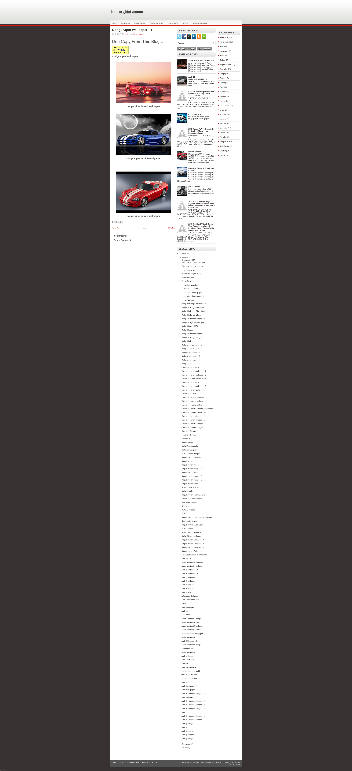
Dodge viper (186, 364)
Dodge (127, 34)
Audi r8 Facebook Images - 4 (193, 701)
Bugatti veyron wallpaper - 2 (193, 544)
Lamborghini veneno (127, 11)
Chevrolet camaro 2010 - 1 (192, 382)
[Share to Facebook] (121, 222)
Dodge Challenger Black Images (194, 311)
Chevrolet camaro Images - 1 (193, 420)
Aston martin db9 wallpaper (192, 626)
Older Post (171, 228)
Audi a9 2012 (187, 559)
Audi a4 (185, 682)
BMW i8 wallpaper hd (190, 446)
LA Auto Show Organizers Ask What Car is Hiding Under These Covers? (201, 94)
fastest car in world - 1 (190, 679)
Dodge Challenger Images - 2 (193, 319)
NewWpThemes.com (196, 762)
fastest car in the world (191, 671)
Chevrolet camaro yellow (191, 390)
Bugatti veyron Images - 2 (192, 480)
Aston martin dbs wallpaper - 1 (194, 562)
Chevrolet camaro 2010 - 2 (192, 367)
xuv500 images (194, 152)
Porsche (223, 137)
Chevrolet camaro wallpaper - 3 (194, 386)
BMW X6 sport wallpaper (191, 536)
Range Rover (225, 142)
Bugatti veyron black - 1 (191, 484)
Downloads (139, 23)
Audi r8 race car (188, 585)
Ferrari (222, 83)
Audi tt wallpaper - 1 (189, 686)
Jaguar (222, 101)
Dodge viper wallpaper (190, 349)
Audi (221, 46)
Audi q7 (185, 727)
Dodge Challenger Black (191, 315)
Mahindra (223, 114)
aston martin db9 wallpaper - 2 (193, 634)
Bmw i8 (184, 604)
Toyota (222, 155)
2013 (182, 254)
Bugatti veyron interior (190, 465)
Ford (221, 87)
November (186, 744)
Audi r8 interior (187, 589)
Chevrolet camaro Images (192, 499)
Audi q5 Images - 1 (189, 735)
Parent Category (157, 23)
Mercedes (223, 128)
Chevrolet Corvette (189, 431)
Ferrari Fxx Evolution (190, 285)
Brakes (222, 60)
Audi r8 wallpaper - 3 (190, 570)
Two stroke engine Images (192, 274)
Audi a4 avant (187, 592)
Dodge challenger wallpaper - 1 (194, 304)
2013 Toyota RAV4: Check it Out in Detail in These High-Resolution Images (201, 131)
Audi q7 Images (188, 724)
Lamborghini (224, 105)
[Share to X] (118, 222)
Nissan (222, 133)
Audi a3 (185, 611)
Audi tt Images (187, 697)
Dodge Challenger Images (192, 337)
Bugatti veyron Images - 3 (192, 469)
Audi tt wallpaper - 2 (189, 667)
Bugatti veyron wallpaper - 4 (193, 547)
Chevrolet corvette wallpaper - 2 (194, 397)
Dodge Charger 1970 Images (193, 322)
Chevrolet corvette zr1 (190, 394)
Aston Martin (225, 42)
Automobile (224, 51)
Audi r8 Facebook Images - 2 (193, 709)
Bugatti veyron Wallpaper (191, 551)
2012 (182, 257)
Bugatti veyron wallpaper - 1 (193, 457)
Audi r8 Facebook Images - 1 (193, 716)
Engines (223, 78)
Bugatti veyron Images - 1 (192, 476)
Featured (173, 23)
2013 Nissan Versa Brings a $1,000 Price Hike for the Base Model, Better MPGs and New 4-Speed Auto (201, 205)
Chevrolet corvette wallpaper (193, 405)
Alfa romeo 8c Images (190, 596)
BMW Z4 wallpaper (189, 491)
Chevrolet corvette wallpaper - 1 (194, 401)
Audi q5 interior (187, 731)
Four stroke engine (189, 270)
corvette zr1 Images (189, 435)
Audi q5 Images (188, 739)
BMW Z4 (185, 514)
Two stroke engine (189, 277)
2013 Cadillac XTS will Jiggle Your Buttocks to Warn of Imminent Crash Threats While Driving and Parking (201, 227)
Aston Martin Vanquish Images (201, 60)
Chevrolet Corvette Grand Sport (194, 412)
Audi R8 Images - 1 (189, 641)
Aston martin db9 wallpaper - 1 (194, 630)
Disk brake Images (189, 502)
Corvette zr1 (186, 439)
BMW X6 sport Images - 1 (192, 532)
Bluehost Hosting (234, 764)
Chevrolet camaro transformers (194, 379)
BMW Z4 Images (188, 510)
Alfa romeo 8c (187, 649)
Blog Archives (204, 49)
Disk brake (186, 506)
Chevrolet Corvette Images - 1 (193, 424)
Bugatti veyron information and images (197, 517)
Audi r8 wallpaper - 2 (190, 574)
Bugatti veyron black (190, 472)
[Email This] (113, 222)
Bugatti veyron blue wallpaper (193, 495)
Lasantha (218, 762)
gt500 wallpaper (195, 114)
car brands (186, 615)
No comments (138, 34)
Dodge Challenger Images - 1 (193, 334)
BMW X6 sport (187, 529)
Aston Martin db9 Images (192, 619)
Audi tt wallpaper (188, 690)
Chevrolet (223, 69)
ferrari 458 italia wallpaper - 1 (193, 292)
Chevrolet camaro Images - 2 (193, 416)
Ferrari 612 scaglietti (190, 289)
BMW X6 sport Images (191, 454)
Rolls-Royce (224, 146)
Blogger (155, 762)
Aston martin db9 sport (191, 622)
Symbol (223, 151)
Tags (192, 49)
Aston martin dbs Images (192, 645)
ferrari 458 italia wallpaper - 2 (193, 296)
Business (125, 23)
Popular (182, 49)
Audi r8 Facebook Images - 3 (193, 705)
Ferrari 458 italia (188, 300)
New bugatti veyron (189, 521)
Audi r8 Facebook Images (192, 720)
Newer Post (116, 228)
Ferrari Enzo (186, 281)
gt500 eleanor (194, 187)
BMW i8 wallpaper (189, 450)
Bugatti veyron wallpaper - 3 (193, 540)
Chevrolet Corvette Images (192, 427)
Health (185, 23)
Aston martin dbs (188, 652)
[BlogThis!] (116, 222)
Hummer (223, 92)
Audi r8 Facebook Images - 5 (193, 694)
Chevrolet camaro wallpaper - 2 (194, 371)
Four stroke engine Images (192, 266)
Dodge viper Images (189, 360)
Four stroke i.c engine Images (193, 262)
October (185, 748)
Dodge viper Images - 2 (191, 352)
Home (114, 23)
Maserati (223, 119)
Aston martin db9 (188, 637)
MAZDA (223, 124)
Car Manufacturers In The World (194, 555)
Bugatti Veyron (187, 442)
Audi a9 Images (188, 656)
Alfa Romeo (224, 37)
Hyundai (223, 96)
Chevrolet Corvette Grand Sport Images (197, 409)
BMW (222, 55)
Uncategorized (200, 23)
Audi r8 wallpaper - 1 (190, 577)
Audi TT (191, 77)
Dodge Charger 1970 (190, 326)
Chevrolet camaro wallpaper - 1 (194, 375)
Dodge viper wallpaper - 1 (132, 30)
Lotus (222, 110)
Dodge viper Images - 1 (191, 356)
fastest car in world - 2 (190, 675)
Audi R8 (185, 664)
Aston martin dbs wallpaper (192, 566)
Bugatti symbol (187, 461)
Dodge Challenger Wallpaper (193, 307)
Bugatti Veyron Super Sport (192, 525)
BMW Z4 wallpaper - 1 (190, 487)
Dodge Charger (187, 330)
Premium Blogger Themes (231, 762)
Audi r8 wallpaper (188, 581)
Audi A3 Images (188, 607)
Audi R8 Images (188, 660)
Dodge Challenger (189, 341)
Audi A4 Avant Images (190, 600)
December (186, 260)
